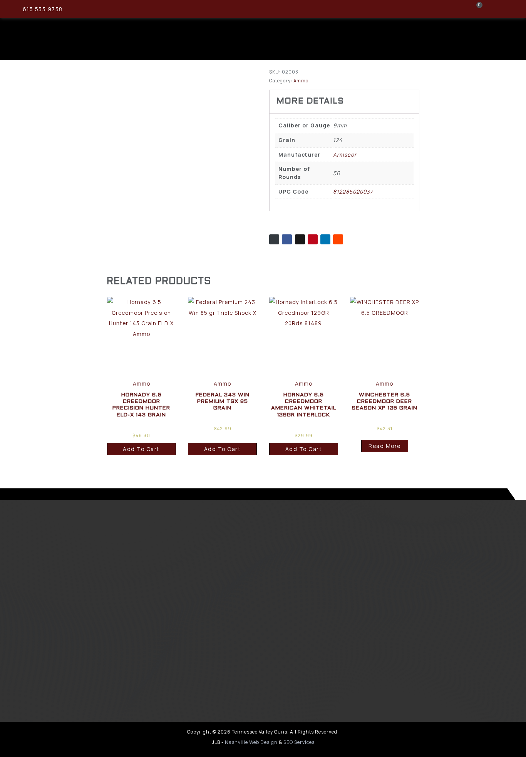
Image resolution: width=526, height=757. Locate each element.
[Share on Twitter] (300, 239)
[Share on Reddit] (338, 239)
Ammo (300, 80)
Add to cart (141, 449)
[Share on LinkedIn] (325, 239)
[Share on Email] (274, 239)
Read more (385, 446)
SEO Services (299, 742)
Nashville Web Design (251, 742)
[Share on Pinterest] (313, 239)
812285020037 (353, 191)
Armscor (345, 154)
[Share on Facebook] (287, 239)
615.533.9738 (43, 9)
